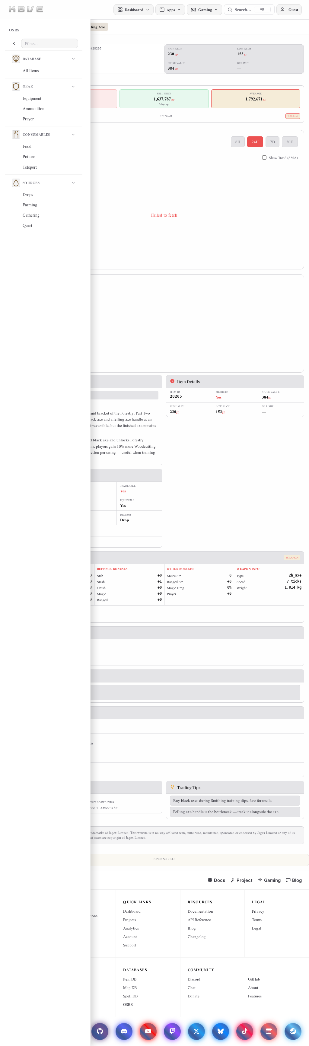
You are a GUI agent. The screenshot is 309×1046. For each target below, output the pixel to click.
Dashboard (132, 911)
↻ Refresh (293, 116)
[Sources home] (16, 183)
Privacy (258, 911)
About (253, 987)
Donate (193, 996)
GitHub (254, 979)
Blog (192, 928)
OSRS (128, 1004)
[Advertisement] (164, 325)
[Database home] (16, 59)
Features (255, 996)
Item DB (130, 979)
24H (255, 142)
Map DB (130, 987)
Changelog (197, 936)
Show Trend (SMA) (283, 157)
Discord (194, 979)
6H (237, 142)
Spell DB (130, 996)
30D (289, 142)
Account (130, 936)
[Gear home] (16, 86)
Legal (256, 928)
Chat (192, 987)
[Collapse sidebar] (14, 43)
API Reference (199, 919)
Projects (129, 919)
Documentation (200, 911)
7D (272, 142)
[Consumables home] (16, 134)
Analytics (131, 928)
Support (129, 945)
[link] (216, 880)
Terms (257, 919)
